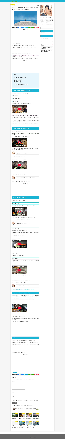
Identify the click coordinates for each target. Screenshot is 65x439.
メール (13, 392)
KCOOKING (14, 1)
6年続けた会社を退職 (17, 80)
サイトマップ (35, 435)
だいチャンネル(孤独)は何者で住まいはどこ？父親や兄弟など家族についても (22, 289)
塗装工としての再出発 (17, 82)
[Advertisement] (25, 35)
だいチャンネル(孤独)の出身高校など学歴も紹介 (21, 84)
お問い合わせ (39, 435)
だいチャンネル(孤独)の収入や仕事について (20, 77)
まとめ (15, 85)
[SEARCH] (53, 1)
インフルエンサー (12, 4)
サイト (13, 396)
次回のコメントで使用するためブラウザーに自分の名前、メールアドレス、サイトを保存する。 (26, 400)
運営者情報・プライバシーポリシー (29, 435)
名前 (13, 388)
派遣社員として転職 (17, 81)
